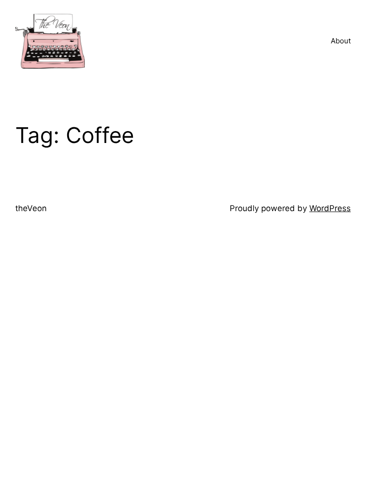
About (341, 40)
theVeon (31, 208)
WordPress (330, 208)
